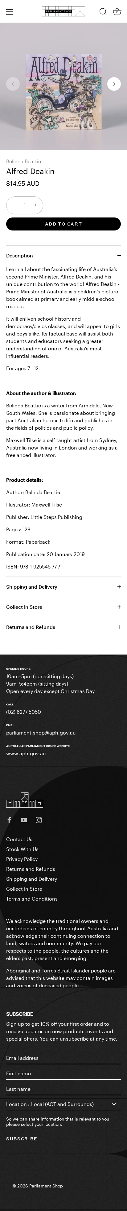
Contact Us (19, 839)
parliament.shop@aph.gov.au (41, 732)
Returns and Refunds (30, 627)
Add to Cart (63, 223)
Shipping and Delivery (31, 587)
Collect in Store (24, 607)
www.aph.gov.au (26, 753)
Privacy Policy (22, 859)
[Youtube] (24, 819)
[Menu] (10, 12)
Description (19, 255)
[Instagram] (39, 819)
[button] (13, 84)
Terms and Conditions (32, 899)
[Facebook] (9, 819)
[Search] (103, 13)
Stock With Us (22, 849)
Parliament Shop (46, 1185)
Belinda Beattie (23, 161)
